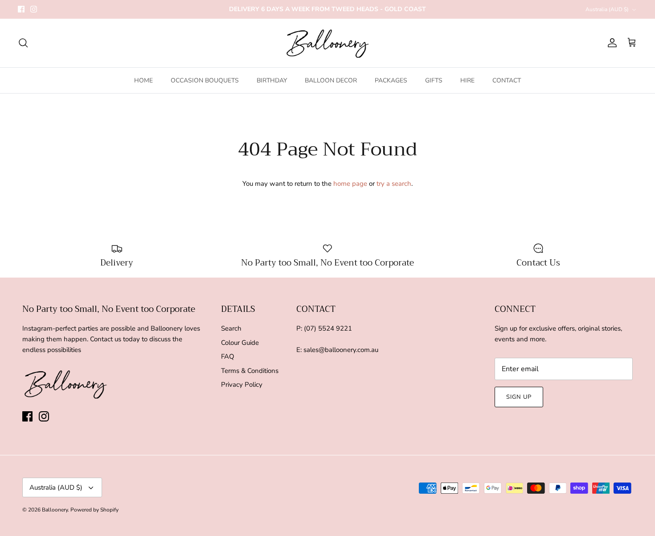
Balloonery (55, 509)
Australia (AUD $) (607, 9)
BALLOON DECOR (331, 80)
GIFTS (433, 80)
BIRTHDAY (272, 80)
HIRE (467, 80)
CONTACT (506, 80)
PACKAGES (391, 80)
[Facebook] (21, 9)
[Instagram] (33, 9)
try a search (394, 183)
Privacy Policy (241, 384)
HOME (143, 80)
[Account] (610, 42)
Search (231, 328)
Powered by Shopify (94, 509)
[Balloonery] (327, 43)
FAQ (227, 356)
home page (350, 183)
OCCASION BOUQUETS (205, 80)
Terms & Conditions (249, 370)
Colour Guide (240, 342)
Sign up (519, 397)
